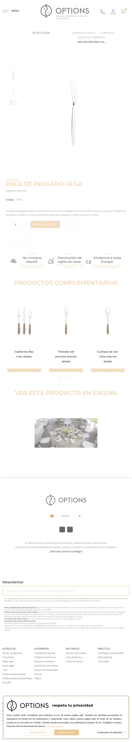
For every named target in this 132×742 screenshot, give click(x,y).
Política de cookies (54, 726)
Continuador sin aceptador (111, 732)
